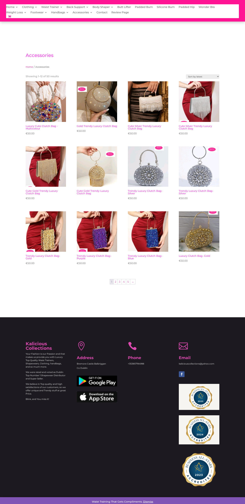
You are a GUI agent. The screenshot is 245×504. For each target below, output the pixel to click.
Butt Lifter (124, 7)
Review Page (120, 12)
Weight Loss (14, 12)
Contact (101, 12)
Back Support (76, 7)
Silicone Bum (166, 7)
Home (10, 7)
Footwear (37, 12)
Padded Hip (187, 7)
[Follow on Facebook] (182, 374)
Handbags (58, 12)
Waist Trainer (50, 7)
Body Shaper (101, 7)
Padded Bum (144, 7)
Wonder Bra (207, 7)
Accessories (81, 12)
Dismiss (148, 501)
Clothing (28, 7)
